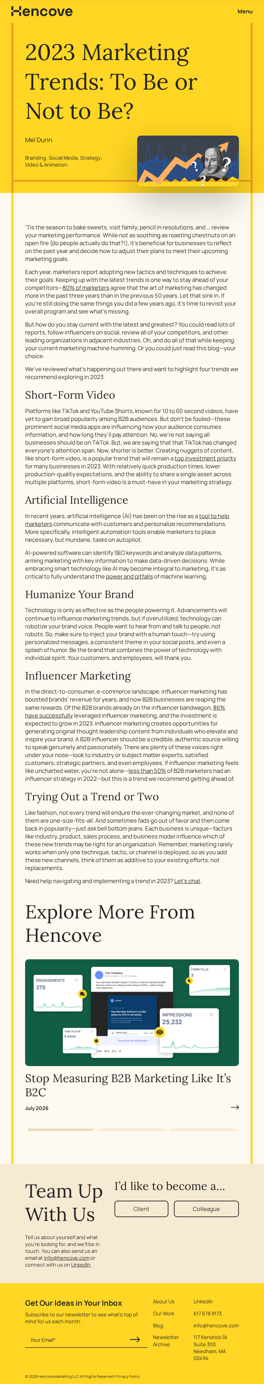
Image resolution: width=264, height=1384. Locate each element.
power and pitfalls (129, 576)
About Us (164, 1301)
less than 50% (147, 771)
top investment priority (205, 458)
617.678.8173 (208, 1313)
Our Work (163, 1313)
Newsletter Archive (166, 1340)
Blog (158, 1325)
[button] (61, 1130)
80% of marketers (86, 287)
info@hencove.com (66, 1257)
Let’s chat (187, 881)
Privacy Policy (128, 1376)
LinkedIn (80, 1264)
